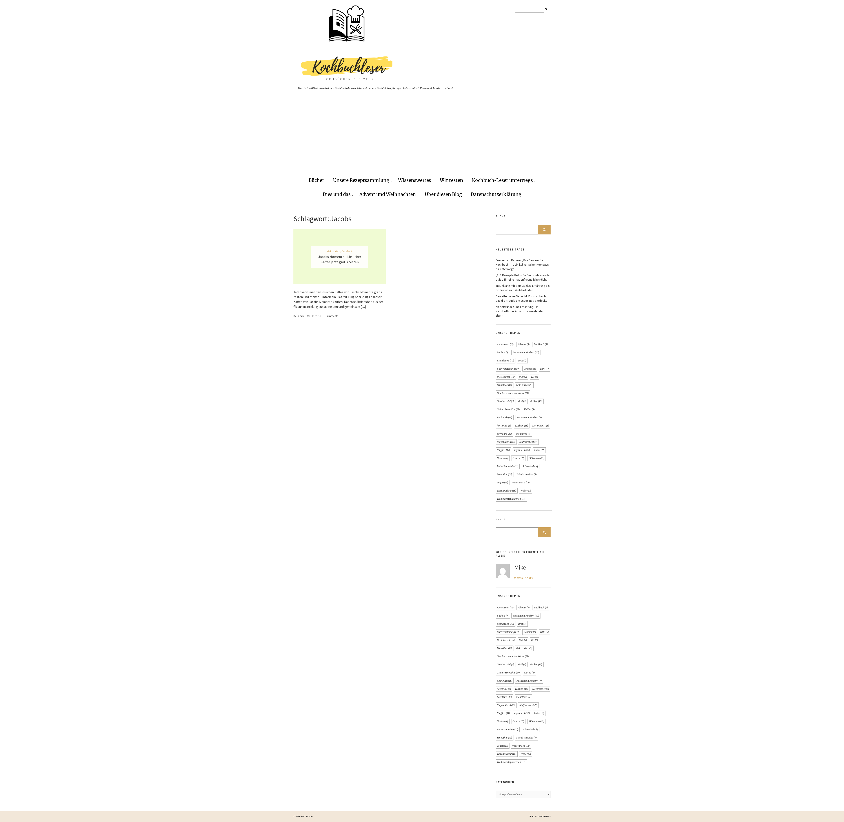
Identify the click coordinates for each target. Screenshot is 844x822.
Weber (525, 490)
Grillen (536, 401)
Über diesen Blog (443, 194)
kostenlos (504, 425)
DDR (544, 368)
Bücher (316, 180)
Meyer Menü (506, 441)
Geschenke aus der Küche (513, 393)
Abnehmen (505, 344)
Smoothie (504, 474)
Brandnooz (505, 360)
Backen (503, 352)
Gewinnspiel (505, 401)
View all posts (523, 578)
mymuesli (522, 450)
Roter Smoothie (507, 466)
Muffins (503, 450)
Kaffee (529, 409)
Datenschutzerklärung (496, 194)
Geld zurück (524, 385)
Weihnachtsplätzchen (511, 498)
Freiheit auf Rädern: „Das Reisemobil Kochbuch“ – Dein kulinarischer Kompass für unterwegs (522, 264)
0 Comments (331, 316)
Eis (534, 376)
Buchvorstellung (508, 368)
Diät (523, 376)
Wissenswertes (414, 180)
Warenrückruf (506, 490)
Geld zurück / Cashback (339, 251)
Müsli (539, 450)
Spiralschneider (526, 474)
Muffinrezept (528, 441)
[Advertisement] (422, 141)
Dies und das (337, 194)
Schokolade (530, 466)
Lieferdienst (540, 425)
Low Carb (504, 433)
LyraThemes (544, 816)
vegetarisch (521, 482)
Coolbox (530, 368)
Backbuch (541, 344)
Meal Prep (523, 433)
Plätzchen (536, 458)
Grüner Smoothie (508, 409)
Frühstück (504, 385)
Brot (522, 360)
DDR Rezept (506, 376)
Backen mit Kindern (526, 352)
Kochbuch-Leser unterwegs (502, 180)
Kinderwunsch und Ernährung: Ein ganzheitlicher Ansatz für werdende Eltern (519, 311)
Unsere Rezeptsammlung (361, 180)
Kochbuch (504, 417)
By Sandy (298, 316)
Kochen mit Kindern (529, 417)
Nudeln (502, 458)
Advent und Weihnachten (387, 194)
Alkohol (524, 344)
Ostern (518, 458)
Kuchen (521, 425)
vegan (502, 482)
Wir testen (451, 180)
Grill (522, 401)
